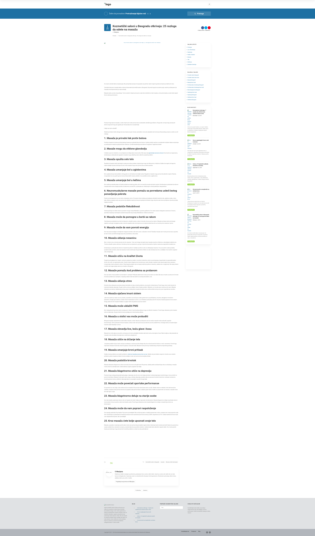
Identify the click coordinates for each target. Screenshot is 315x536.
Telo (188, 59)
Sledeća (145, 490)
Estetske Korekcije (191, 64)
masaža (162, 462)
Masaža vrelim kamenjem (172, 462)
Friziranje (189, 47)
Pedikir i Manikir (191, 54)
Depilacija (189, 52)
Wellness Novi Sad (191, 97)
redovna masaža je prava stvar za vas (137, 354)
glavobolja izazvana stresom (156, 153)
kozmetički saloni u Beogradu (152, 462)
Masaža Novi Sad (191, 82)
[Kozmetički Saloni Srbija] (107, 4)
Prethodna (138, 490)
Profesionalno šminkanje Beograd (195, 85)
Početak (114, 35)
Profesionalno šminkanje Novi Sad (195, 87)
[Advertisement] (141, 109)
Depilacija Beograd (191, 94)
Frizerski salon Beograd (193, 75)
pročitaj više (191, 135)
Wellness (189, 62)
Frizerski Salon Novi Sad (193, 77)
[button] (209, 4)
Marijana (116, 32)
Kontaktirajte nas (185, 531)
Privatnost (193, 531)
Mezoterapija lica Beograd (193, 89)
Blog (111, 463)
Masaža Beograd (191, 80)
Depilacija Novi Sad (192, 92)
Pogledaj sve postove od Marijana (125, 481)
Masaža (189, 57)
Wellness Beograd (191, 99)
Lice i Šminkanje (191, 49)
